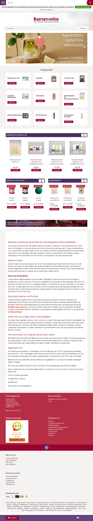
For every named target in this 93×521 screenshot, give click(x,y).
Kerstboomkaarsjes (15, 115)
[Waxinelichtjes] (25, 78)
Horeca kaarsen (82, 502)
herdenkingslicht (59, 508)
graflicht (42, 508)
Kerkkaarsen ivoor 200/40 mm (73, 200)
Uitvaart (53, 506)
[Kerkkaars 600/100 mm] (87, 190)
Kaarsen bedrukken (12, 476)
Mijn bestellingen (11, 460)
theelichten (52, 510)
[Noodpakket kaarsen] (82, 115)
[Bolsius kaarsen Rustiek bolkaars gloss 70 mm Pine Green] (36, 190)
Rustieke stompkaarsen (74, 504)
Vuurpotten (69, 78)
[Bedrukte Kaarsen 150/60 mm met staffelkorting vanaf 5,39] (15, 148)
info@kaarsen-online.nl (16, 379)
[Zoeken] (90, 2)
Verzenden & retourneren (56, 423)
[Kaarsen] (53, 78)
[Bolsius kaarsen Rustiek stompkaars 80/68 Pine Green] (22, 190)
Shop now (12, 83)
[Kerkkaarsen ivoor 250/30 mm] (36, 148)
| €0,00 (13, 518)
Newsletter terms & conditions (57, 399)
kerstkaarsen (30, 510)
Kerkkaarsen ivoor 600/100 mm (59, 200)
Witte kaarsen (11, 508)
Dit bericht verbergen (83, 7)
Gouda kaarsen (71, 502)
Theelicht (35, 506)
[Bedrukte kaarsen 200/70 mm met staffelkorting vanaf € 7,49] (77, 148)
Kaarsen (39, 78)
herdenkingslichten (71, 508)
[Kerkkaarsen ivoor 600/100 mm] (60, 190)
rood (46, 510)
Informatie (15, 170)
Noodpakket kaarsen (69, 116)
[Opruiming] (53, 96)
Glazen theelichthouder (57, 502)
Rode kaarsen (43, 504)
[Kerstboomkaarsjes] (25, 115)
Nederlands (10, 28)
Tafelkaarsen (27, 506)
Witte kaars (81, 506)
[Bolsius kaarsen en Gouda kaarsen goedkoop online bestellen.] (46, 19)
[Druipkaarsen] (53, 115)
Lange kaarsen (33, 504)
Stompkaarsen (10, 484)
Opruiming (40, 96)
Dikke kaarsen (21, 502)
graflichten (49, 508)
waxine (59, 510)
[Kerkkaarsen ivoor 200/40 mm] (73, 190)
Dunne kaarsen (31, 502)
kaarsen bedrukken (11, 96)
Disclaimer (51, 433)
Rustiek (51, 504)
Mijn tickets (9, 462)
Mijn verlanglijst (11, 464)
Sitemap (50, 435)
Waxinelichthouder (71, 506)
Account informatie (12, 458)
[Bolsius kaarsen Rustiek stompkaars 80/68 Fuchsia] (9, 190)
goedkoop (20, 508)
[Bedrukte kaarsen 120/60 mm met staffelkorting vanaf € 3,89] (57, 148)
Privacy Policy (52, 431)
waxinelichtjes (67, 510)
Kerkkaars (16, 504)
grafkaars (27, 508)
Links (50, 401)
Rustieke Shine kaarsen (17, 307)
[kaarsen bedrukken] (25, 96)
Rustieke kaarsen (11, 478)
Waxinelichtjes (13, 78)
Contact (50, 421)
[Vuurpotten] (82, 78)
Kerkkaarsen (24, 504)
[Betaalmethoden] (17, 497)
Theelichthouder (44, 506)
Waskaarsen (60, 506)
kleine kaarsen (39, 510)
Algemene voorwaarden (55, 429)
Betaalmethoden (53, 425)
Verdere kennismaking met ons (58, 427)
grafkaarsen (35, 508)
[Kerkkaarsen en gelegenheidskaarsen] (82, 96)
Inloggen (83, 28)
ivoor (79, 508)
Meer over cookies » (46, 10)
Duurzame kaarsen (43, 502)
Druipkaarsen (41, 115)
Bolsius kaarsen (11, 502)
